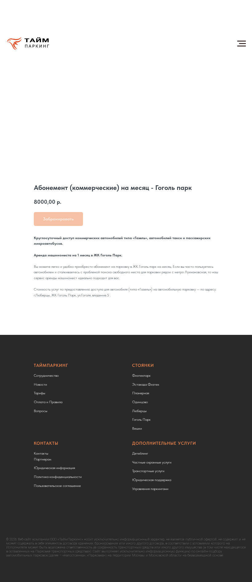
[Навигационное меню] (241, 44)
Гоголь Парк (141, 419)
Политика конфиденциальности (58, 477)
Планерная (140, 393)
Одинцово (140, 402)
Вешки (137, 428)
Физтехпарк (141, 375)
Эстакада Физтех (145, 384)
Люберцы (139, 411)
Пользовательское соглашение (57, 486)
